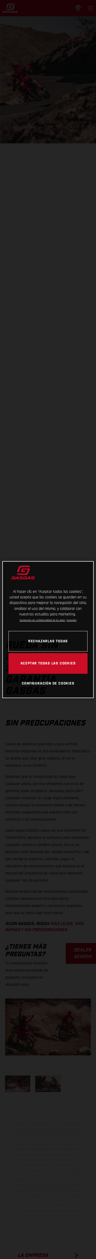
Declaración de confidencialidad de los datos (42, 620)
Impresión (72, 620)
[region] (47, 629)
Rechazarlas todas (48, 641)
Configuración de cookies (48, 683)
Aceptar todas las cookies (48, 663)
